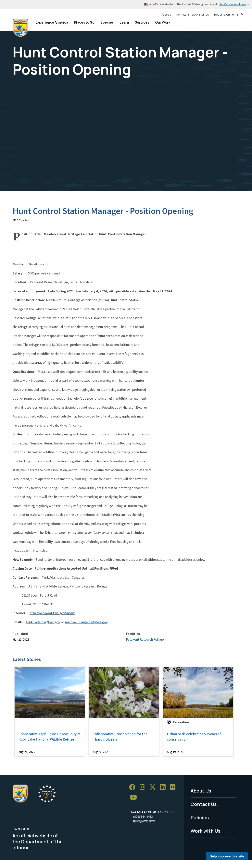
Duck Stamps (200, 14)
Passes (166, 14)
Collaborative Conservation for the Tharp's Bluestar (120, 737)
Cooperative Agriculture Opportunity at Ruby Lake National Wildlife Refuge (50, 737)
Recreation (181, 722)
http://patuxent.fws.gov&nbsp (52, 613)
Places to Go (84, 22)
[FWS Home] (20, 27)
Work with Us (205, 831)
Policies (200, 817)
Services (142, 22)
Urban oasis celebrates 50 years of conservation (194, 737)
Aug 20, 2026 (101, 752)
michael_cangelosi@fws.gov (86, 622)
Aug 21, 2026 (27, 752)
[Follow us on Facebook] (133, 787)
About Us (201, 790)
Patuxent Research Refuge (145, 639)
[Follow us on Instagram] (144, 787)
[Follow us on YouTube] (135, 797)
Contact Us (204, 804)
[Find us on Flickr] (174, 787)
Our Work (162, 22)
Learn (124, 22)
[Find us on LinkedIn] (164, 787)
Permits (181, 14)
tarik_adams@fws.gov (43, 622)
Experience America (51, 22)
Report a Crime (224, 14)
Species (107, 22)
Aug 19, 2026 (175, 752)
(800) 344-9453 (143, 816)
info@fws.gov (144, 821)
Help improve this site (227, 856)
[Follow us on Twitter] (153, 787)
